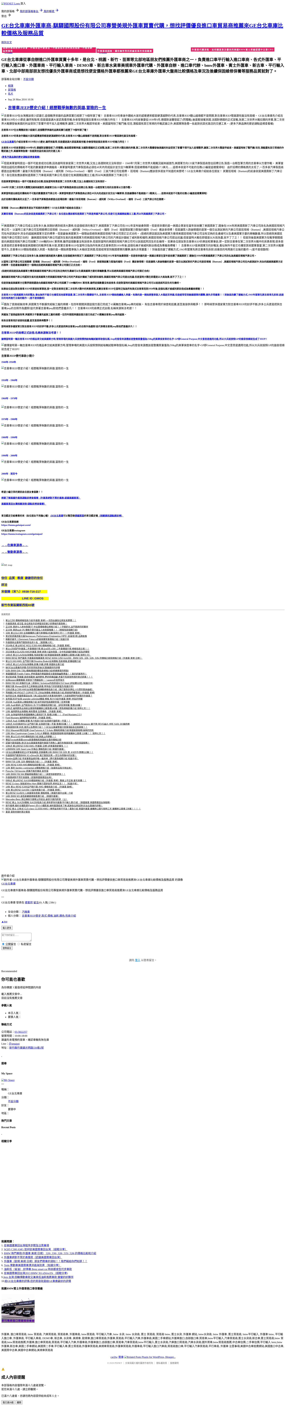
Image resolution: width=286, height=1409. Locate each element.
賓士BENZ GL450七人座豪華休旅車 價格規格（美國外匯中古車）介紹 (39, 793)
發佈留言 (7, 948)
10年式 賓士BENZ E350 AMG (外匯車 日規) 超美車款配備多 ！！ (37, 746)
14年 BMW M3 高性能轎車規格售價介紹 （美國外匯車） (33, 796)
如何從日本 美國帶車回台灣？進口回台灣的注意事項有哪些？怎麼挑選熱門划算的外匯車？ (49, 696)
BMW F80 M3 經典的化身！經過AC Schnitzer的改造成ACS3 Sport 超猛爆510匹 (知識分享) (49, 683)
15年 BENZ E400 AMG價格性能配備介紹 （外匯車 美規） (33, 765)
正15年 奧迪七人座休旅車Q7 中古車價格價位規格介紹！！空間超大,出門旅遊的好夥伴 (47, 626)
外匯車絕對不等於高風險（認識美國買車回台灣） (29, 777)
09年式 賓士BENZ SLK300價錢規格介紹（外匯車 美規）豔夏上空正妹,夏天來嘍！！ (46, 780)
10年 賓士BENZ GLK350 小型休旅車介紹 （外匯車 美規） (33, 790)
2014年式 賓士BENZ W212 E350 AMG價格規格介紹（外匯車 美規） (38, 645)
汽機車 (26, 911)
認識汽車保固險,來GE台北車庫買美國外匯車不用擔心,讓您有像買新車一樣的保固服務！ (48, 743)
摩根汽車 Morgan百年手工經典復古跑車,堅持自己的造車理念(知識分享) (39, 686)
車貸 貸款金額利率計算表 (18, 812)
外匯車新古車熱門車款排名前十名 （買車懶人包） (30, 642)
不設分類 (28, 79)
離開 (19, 1402)
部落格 (12, 89)
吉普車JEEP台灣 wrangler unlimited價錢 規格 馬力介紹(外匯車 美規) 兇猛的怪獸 (44, 699)
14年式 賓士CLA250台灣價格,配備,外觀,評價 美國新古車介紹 (35, 664)
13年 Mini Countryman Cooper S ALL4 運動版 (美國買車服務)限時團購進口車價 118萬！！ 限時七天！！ (55, 733)
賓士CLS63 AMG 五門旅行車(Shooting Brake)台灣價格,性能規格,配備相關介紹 (43, 661)
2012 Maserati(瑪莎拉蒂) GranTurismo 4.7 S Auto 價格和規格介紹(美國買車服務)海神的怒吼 (50, 730)
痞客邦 (29, 902)
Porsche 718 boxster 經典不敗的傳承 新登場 (27, 771)
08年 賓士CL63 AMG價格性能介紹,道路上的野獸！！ (31, 736)
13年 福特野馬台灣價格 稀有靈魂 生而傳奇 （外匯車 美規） (34, 711)
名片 (10, 93)
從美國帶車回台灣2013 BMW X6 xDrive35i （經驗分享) (36, 1273)
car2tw (114, 1357)
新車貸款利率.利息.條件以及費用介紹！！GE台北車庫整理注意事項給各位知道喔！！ (47, 727)
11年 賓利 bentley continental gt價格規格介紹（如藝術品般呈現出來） (39, 768)
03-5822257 (21, 1031)
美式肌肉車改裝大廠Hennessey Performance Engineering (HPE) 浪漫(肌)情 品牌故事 (46, 636)
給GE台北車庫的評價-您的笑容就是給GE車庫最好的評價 (33, 667)
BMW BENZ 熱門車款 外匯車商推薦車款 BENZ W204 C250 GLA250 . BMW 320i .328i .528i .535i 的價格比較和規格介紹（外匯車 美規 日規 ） (74, 658)
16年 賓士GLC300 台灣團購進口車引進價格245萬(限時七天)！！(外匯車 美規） (43, 633)
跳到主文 (6, 42)
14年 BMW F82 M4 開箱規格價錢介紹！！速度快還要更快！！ (36, 774)
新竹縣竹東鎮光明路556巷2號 (26, 1047)
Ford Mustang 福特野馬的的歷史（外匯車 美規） (29, 717)
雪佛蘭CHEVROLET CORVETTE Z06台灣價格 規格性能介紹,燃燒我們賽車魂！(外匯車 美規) (50, 692)
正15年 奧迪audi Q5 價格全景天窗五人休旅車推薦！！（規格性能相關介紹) (42, 630)
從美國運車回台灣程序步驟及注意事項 (26, 1245)
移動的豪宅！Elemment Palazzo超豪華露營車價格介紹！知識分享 (37, 639)
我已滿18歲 (8, 1402)
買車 (121, 1357)
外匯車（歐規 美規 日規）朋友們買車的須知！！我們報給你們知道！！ (45, 1261)
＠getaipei (14, 1043)
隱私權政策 (161, 1363)
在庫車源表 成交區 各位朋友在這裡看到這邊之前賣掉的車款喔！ (36, 623)
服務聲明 (174, 1363)
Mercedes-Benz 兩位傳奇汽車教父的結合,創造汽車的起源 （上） (37, 799)
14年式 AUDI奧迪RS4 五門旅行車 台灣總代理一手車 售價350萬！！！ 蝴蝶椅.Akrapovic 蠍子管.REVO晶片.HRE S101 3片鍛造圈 (68, 724)
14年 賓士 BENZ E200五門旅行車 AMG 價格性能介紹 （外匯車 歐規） (39, 787)
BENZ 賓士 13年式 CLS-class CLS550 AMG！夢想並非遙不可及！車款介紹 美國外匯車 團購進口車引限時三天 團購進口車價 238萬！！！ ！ (73, 808)
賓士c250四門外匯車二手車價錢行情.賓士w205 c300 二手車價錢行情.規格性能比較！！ (47, 648)
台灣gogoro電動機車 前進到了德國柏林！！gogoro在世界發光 (35, 680)
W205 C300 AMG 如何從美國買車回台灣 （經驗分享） (35, 1249)
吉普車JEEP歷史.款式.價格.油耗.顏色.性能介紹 (49, 915)
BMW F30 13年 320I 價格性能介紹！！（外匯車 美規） (32, 761)
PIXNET (118, 1363)
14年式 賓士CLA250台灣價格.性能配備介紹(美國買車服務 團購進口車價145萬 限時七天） (48, 655)
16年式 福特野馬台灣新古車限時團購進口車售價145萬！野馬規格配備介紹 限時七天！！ (48, 708)
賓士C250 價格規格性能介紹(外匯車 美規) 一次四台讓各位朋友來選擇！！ (41, 620)
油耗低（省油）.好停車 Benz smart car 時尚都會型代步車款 (38, 1269)
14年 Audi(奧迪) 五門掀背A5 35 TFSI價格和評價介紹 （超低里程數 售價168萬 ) (44, 705)
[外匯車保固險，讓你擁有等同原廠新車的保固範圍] (143, 51)
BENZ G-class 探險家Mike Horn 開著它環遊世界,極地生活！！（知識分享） (42, 783)
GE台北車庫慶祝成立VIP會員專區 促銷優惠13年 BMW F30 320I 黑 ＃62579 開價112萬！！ (49, 752)
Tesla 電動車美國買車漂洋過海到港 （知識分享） (32, 1265)
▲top (4, 921)
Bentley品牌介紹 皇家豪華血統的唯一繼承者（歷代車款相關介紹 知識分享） (42, 758)
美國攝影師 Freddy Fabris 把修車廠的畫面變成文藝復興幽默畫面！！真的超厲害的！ (46, 674)
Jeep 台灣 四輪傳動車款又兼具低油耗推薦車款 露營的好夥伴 (38, 1277)
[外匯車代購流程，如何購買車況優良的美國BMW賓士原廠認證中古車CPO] (237, 50)
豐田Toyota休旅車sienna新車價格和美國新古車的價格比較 (33, 739)
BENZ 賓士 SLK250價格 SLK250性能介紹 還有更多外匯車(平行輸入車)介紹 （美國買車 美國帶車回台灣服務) (58, 802)
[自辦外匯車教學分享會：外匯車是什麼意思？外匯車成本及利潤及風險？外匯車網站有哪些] (48, 51)
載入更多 (7, 928)
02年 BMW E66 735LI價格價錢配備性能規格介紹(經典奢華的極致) (37, 670)
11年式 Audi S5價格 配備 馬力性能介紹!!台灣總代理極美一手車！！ (38, 721)
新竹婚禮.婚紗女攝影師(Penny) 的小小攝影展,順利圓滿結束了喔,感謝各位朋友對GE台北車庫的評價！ (54, 805)
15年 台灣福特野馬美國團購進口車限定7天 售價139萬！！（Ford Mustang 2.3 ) (44, 714)
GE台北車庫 (8, 883)
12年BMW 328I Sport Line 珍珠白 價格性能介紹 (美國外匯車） (36, 749)
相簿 (10, 85)
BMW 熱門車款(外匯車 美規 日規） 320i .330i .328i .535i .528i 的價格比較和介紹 (50, 1253)
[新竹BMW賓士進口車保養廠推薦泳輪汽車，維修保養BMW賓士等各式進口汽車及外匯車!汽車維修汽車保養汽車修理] (18, 1326)
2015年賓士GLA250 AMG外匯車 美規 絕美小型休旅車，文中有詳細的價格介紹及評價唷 (47, 652)
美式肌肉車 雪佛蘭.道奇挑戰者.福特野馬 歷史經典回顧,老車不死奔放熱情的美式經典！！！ (49, 677)
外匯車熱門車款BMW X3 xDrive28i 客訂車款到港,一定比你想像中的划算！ (41, 755)
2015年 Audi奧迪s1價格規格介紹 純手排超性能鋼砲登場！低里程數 (38, 702)
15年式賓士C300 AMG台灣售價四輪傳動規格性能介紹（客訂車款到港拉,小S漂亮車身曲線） (50, 689)
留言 (36, 902)
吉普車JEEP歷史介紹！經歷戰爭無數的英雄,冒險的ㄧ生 (57, 108)
